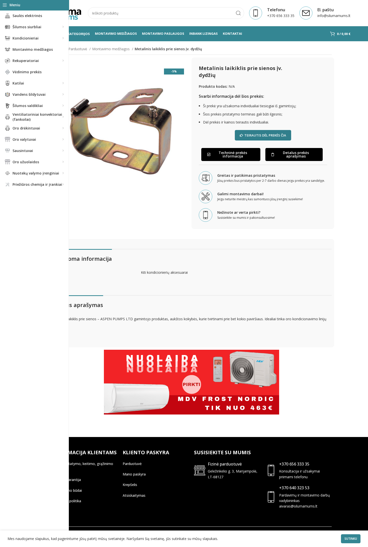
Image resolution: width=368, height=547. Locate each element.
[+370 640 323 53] (271, 496)
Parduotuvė (78, 48)
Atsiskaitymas (134, 495)
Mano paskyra (134, 474)
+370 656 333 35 (294, 464)
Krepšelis (130, 484)
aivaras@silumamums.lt (298, 506)
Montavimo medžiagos (111, 48)
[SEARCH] (238, 13)
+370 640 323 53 (294, 487)
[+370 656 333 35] (271, 470)
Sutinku (350, 538)
